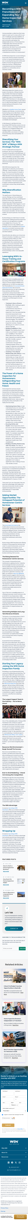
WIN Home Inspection (10, 683)
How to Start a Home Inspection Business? (8, 867)
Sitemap (3, 1211)
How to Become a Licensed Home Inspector (8, 894)
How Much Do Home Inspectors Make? (8, 881)
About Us (4, 1152)
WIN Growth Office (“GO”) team (13, 734)
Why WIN (4, 1148)
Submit (8, 1125)
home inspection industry (11, 525)
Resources (5, 1157)
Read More (6, 871)
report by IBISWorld (18, 573)
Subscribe (23, 948)
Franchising (6, 24)
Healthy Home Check (15, 109)
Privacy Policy (20, 1128)
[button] (14, 929)
